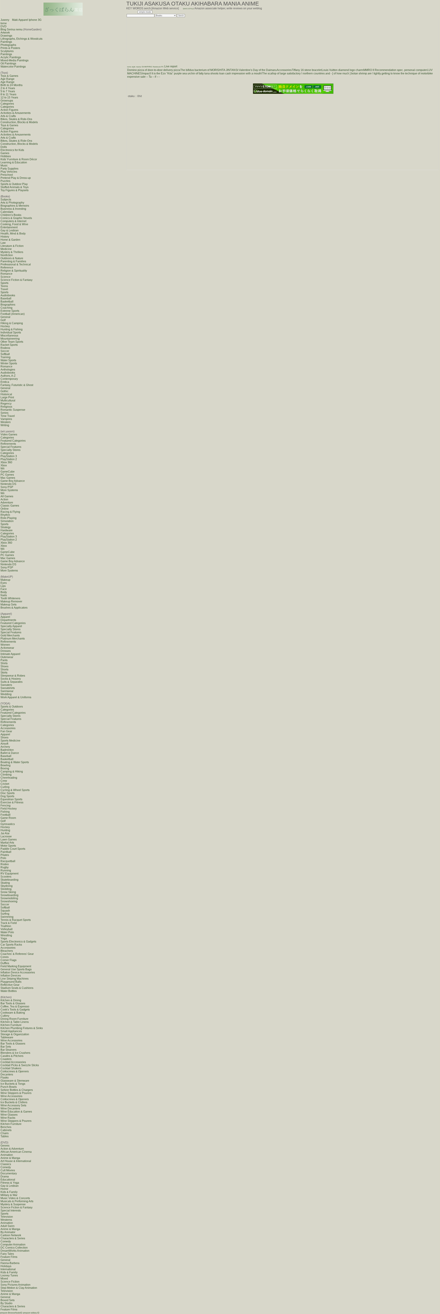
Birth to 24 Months (12, 85)
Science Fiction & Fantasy (16, 279)
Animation (7, 1154)
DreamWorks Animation (15, 1250)
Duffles (5, 963)
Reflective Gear (10, 984)
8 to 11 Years (8, 94)
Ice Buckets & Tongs (13, 1083)
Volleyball (7, 929)
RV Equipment (9, 873)
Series (4, 412)
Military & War (9, 1195)
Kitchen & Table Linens (15, 1021)
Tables (5, 1136)
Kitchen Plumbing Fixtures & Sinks (22, 1028)
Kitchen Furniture (11, 1025)
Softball (5, 354)
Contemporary (9, 378)
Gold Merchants (10, 635)
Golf (3, 320)
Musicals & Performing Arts (17, 1201)
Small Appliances (11, 1031)
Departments (8, 620)
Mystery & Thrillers (12, 252)
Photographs (8, 44)
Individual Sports (11, 332)
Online (5, 508)
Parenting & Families (13, 261)
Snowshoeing (9, 901)
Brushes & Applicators (14, 607)
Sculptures (7, 51)
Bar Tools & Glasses (13, 1003)
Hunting (5, 830)
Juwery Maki (9, 19)
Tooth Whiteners (10, 598)
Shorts (4, 669)
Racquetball (8, 861)
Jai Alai (5, 833)
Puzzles (5, 180)
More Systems (9, 490)
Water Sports (8, 360)
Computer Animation (13, 1244)
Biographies (8, 304)
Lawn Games (9, 839)
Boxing (5, 768)
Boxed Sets (8, 1300)
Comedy (6, 1167)
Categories (7, 103)
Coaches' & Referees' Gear (17, 953)
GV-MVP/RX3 (147, 67)
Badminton (7, 749)
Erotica (5, 381)
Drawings (6, 35)
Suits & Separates (12, 681)
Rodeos (5, 347)
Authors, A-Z (8, 375)
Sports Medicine (10, 740)
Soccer (5, 351)
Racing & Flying (10, 511)
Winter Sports (9, 363)
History (5, 236)
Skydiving (7, 885)
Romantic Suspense (13, 409)
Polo (3, 858)
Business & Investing (13, 208)
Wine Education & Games (16, 1111)
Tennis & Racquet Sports (16, 919)
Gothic (4, 391)
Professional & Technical (16, 264)
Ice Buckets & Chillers (14, 1102)
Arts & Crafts (8, 116)
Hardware (7, 530)
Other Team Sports (12, 341)
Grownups (7, 100)
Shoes (4, 666)
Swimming (7, 916)
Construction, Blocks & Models (19, 122)
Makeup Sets (8, 604)
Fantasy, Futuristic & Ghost (17, 385)
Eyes (4, 582)
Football (5, 814)
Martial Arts (7, 842)
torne (4, 23)
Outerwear (7, 657)
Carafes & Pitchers (12, 1055)
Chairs (5, 1133)
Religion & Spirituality (14, 270)
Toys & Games (9, 75)
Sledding (6, 889)
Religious (6, 406)
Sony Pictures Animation (15, 1284)
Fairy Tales (7, 1253)
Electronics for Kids (12, 150)
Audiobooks (8, 295)
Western (6, 422)
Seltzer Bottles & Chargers (17, 1089)
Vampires (6, 419)
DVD (4, 26)
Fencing (5, 805)
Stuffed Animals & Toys (15, 187)
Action (4, 499)
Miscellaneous (9, 335)
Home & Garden (10, 239)
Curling (5, 786)
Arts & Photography (12, 202)
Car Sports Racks (11, 944)
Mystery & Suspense (13, 1204)
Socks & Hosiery (11, 678)
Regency (6, 403)
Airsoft (4, 743)
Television (7, 1216)
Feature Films (9, 1256)
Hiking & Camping (12, 323)
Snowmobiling (9, 898)
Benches (6, 1127)
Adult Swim (7, 1226)
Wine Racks (8, 1117)
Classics (6, 1164)
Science (5, 276)
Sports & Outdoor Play (14, 184)
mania (138, 67)
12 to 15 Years (9, 97)
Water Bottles (9, 991)
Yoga (4, 938)
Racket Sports (9, 344)
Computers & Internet (13, 221)
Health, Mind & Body (13, 233)
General (5, 317)
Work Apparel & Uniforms (16, 697)
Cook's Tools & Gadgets (15, 1009)
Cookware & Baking (13, 1012)
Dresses (6, 650)
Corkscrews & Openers (15, 1071)
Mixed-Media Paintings (15, 60)
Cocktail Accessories (13, 1062)
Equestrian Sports (11, 799)
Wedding (6, 694)
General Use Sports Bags (16, 969)
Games (5, 153)
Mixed (4, 1278)
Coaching (6, 307)
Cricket (5, 783)
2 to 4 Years (8, 88)
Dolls (4, 146)
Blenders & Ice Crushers (15, 1052)
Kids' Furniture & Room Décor (19, 159)
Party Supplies (9, 168)
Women (5, 644)
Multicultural (8, 400)
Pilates (5, 854)
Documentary (9, 1173)
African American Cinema (16, 1151)
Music (4, 165)
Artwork (5, 32)
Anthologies (8, 369)
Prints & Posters (10, 48)
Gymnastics (8, 824)
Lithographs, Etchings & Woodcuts (21, 38)
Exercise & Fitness (12, 802)
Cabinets (6, 1130)
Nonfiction (7, 255)
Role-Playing (8, 517)
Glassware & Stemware (15, 1080)
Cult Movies (8, 1170)
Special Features (11, 446)
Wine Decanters (10, 1108)
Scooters (6, 876)
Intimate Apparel (10, 654)
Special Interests (11, 1210)
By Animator (8, 1232)
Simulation (7, 521)
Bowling (5, 765)
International (8, 1269)
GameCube (8, 471)
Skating (5, 882)
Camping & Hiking (12, 771)
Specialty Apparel (11, 626)
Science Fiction (10, 1281)
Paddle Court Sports (13, 848)
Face (4, 589)
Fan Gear (6, 731)
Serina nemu (15, 29)
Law (3, 242)
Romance (6, 273)
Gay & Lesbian (10, 230)
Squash (5, 910)
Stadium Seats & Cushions (17, 987)
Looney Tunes (9, 1275)
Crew (4, 780)
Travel (4, 289)
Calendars (7, 211)
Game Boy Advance (13, 480)
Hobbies (6, 156)
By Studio (6, 1303)
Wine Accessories (11, 1040)
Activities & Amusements (16, 112)
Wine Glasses (9, 1114)
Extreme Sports (10, 310)
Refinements (8, 443)
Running (6, 870)
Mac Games (8, 477)
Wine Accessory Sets (13, 1105)
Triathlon (6, 926)
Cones (5, 957)
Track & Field (9, 923)
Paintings (6, 41)
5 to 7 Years (8, 91)
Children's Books (11, 215)
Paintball (6, 851)
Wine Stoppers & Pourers (16, 1093)
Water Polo (7, 932)
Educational (8, 1179)
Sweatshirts (8, 688)
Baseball (6, 298)
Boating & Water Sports (15, 762)
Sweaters (6, 684)
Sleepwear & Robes (13, 675)
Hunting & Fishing (12, 329)
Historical (6, 394)
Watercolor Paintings (13, 66)
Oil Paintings (8, 63)
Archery (5, 746)
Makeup (5, 579)
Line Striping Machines (15, 978)
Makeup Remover (11, 601)
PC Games (7, 474)
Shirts (4, 663)
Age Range (7, 78)
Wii (2, 468)
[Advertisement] (153, 40)
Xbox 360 (6, 462)
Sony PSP (7, 487)
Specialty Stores (10, 449)
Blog (3, 29)
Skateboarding (9, 879)
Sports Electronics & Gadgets (18, 941)
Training (5, 357)
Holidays (6, 1266)
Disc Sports (8, 793)
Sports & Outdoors (12, 706)
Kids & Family (9, 1192)
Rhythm (5, 514)
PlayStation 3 (9, 456)
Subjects (6, 199)
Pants (4, 660)
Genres (5, 1145)
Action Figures (9, 109)
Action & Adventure (12, 1148)
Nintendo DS (8, 483)
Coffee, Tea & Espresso (15, 1006)
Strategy (6, 527)
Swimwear (7, 691)
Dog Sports (7, 796)
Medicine (6, 249)
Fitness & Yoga (10, 1182)
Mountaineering (10, 338)
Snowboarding (9, 895)
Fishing (5, 811)
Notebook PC (158, 67)
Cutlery (5, 1015)
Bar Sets (6, 1046)
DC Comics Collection (14, 1247)
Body (4, 592)
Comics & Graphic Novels (16, 218)
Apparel (5, 616)
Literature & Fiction (12, 245)
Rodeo (5, 864)
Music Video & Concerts (15, 1198)
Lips (3, 586)
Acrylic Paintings (11, 57)
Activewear (7, 647)
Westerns (6, 1219)
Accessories (8, 728)
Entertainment (9, 227)
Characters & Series (13, 1238)
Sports (4, 283)
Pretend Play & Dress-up (16, 177)
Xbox (4, 465)
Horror (4, 1188)
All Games (7, 496)
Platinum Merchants (13, 638)
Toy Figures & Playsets (15, 190)
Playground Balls (11, 981)
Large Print (7, 397)
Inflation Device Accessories (18, 972)
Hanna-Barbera (10, 1263)
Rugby (5, 867)
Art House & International (16, 1161)
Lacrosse (6, 836)
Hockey (5, 326)
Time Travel (8, 415)
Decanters (7, 1074)
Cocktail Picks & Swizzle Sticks (20, 1065)
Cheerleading (9, 777)
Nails (4, 595)
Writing (5, 425)
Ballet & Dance (10, 752)
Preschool (7, 174)
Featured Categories (13, 440)
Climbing (6, 774)
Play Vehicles (9, 171)
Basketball (7, 301)
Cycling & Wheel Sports (15, 790)
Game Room (8, 817)
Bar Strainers (8, 1049)
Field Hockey (9, 808)
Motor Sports (8, 845)
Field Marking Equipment (16, 966)
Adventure (7, 502)
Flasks (5, 1077)
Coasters (6, 1059)
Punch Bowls (9, 1086)
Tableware (7, 1037)
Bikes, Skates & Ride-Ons (16, 119)
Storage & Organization (15, 1034)
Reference (7, 267)
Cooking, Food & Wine (14, 224)
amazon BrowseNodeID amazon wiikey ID (19, 1313)
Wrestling (6, 935)
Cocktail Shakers (11, 1068)
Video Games (9, 434)
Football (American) (13, 313)
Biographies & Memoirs (15, 205)
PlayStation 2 (9, 459)
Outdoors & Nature (12, 258)
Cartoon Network (11, 1235)
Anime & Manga (10, 1157)
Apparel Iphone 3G (29, 19)
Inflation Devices (11, 975)
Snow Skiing (8, 892)
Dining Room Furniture (14, 1018)
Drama (5, 1176)
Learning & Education (14, 162)
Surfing (5, 913)
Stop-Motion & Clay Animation (19, 1287)
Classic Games (10, 505)
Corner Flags (8, 960)
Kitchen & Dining (11, 1000)
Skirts (4, 672)
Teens (4, 286)
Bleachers (7, 950)
